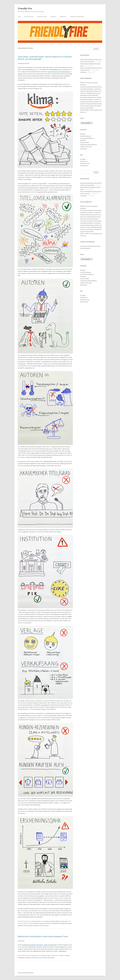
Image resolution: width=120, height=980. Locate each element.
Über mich (53, 16)
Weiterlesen (63, 951)
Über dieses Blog (42, 16)
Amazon (32, 923)
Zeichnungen (64, 921)
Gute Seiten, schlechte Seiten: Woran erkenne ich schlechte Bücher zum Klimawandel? (45, 57)
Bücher (37, 923)
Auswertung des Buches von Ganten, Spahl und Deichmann (39, 945)
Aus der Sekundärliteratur (87, 138)
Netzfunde (83, 140)
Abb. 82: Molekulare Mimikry (94, 103)
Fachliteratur (21, 957)
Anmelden (83, 159)
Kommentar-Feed (84, 163)
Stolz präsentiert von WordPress (26, 972)
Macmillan (27, 957)
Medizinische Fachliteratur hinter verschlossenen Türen (43, 936)
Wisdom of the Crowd (86, 146)
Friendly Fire (25, 8)
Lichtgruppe (83, 72)
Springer (44, 957)
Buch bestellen (29, 16)
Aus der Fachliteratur (85, 136)
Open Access (38, 957)
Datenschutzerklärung (77, 16)
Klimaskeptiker (55, 923)
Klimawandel (62, 923)
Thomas (82, 105)
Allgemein (82, 134)
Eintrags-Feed (83, 161)
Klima (43, 923)
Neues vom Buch (45, 955)
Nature (33, 957)
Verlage (42, 925)
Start (19, 16)
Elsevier (67, 955)
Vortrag (46, 925)
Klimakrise (48, 923)
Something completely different (52, 921)
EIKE (40, 923)
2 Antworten (21, 940)
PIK (25, 925)
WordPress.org (84, 165)
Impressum (63, 16)
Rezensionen (29, 925)
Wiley (53, 957)
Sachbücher (36, 925)
